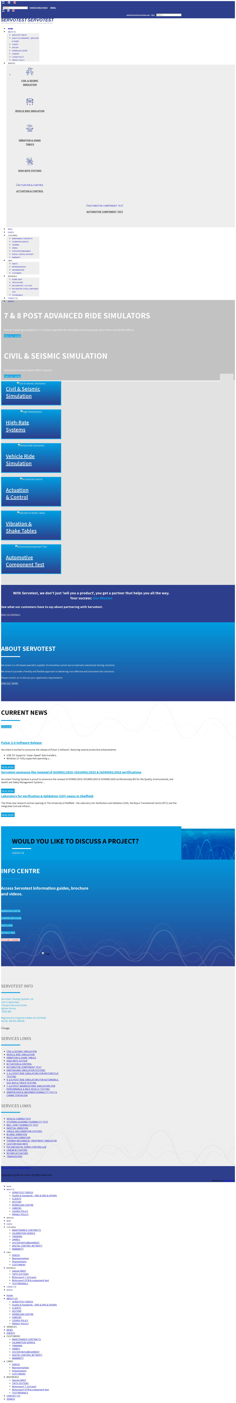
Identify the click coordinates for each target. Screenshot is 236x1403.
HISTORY (15, 47)
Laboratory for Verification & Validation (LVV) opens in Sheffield (47, 796)
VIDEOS (14, 264)
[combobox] (15, 7)
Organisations (18, 270)
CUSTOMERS (16, 273)
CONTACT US (12, 298)
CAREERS (15, 54)
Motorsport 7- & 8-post (22, 286)
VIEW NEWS (6, 726)
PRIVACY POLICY (18, 60)
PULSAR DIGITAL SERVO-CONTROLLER (26, 1147)
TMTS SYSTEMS (17, 282)
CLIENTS (15, 44)
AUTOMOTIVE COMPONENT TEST (24, 1067)
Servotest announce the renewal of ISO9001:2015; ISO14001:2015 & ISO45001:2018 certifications (71, 772)
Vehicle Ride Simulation (29, 111)
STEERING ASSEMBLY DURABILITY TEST (27, 1121)
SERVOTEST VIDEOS (19, 35)
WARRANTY (16, 257)
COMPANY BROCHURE (11, 918)
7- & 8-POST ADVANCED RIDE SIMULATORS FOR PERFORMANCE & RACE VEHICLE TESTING (31, 1087)
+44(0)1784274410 (38, 7)
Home (10, 29)
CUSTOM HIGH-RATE (17, 1143)
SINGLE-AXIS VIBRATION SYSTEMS (24, 1131)
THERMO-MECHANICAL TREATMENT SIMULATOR (32, 1140)
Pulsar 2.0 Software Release (21, 742)
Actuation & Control (29, 191)
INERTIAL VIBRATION (17, 1128)
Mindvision (229, 1180)
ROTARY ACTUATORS (17, 1153)
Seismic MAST (17, 279)
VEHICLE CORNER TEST (19, 1118)
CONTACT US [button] (18, 852)
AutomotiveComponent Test (25, 561)
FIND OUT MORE (9, 683)
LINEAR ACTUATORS (17, 1150)
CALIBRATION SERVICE (20, 242)
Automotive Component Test (105, 211)
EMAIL (53, 7)
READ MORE (8, 767)
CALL (153, 15)
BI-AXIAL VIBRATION (17, 1134)
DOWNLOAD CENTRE (19, 51)
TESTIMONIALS (17, 295)
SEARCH (11, 301)
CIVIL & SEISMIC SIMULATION (22, 1051)
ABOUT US (12, 32)
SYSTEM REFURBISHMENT (21, 251)
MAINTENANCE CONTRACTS (22, 238)
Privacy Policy (8, 1167)
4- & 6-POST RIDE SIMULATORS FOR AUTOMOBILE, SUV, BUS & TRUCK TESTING (33, 1081)
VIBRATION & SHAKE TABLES (21, 1057)
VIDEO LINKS (7, 925)
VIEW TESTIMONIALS (10, 614)
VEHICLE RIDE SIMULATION (21, 1054)
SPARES (15, 248)
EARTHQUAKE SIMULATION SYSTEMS (26, 1070)
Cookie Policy (24, 1167)
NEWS (10, 229)
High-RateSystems (17, 426)
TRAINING (15, 245)
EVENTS (11, 232)
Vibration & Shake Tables (21, 527)
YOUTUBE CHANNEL (10, 939)
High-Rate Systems (29, 170)
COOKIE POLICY (18, 57)
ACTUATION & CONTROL (19, 1063)
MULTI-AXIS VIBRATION (18, 1137)
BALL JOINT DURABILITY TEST (22, 1125)
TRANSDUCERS (14, 1156)
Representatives (19, 267)
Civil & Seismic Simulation (23, 392)
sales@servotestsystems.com (138, 15)
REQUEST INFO (8, 932)
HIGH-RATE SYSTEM (17, 1060)
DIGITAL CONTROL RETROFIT (23, 254)
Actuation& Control (17, 493)
